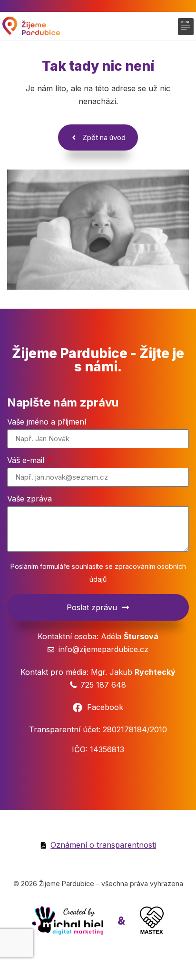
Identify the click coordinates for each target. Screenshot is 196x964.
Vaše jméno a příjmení (46, 422)
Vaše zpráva (29, 499)
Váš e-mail (27, 460)
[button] (186, 26)
